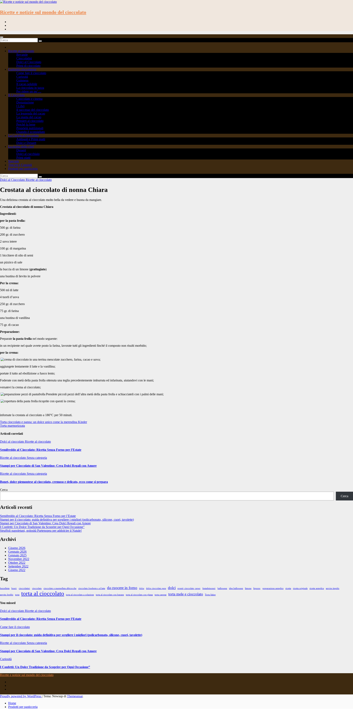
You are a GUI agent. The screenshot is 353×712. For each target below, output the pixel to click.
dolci (172, 588)
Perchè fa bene (25, 124)
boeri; (14, 588)
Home (12, 703)
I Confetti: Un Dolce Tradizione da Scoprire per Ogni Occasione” (42, 527)
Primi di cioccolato (28, 65)
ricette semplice (316, 588)
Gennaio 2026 (17, 551)
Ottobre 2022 (16, 562)
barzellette (5, 588)
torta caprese (160, 595)
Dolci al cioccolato (12, 441)
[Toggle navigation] (1, 37)
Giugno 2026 (16, 548)
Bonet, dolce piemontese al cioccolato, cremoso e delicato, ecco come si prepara (54, 482)
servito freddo (6, 595)
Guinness (22, 80)
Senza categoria (37, 457)
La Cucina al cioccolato (23, 135)
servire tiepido (332, 588)
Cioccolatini (24, 58)
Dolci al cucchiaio (28, 154)
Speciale (13, 161)
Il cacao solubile (26, 84)
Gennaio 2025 (17, 555)
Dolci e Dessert (26, 143)
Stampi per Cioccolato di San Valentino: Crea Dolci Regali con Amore (48, 465)
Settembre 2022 (18, 566)
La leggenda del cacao (30, 113)
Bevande (22, 54)
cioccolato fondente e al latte (91, 588)
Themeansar (75, 696)
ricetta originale (300, 588)
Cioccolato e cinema (29, 98)
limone (248, 588)
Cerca (4, 489)
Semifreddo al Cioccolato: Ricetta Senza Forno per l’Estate (40, 449)
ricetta (288, 588)
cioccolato (37, 588)
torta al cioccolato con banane (110, 595)
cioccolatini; (24, 588)
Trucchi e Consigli (20, 165)
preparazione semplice (273, 588)
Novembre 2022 (18, 559)
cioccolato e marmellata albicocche (60, 588)
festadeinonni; (209, 588)
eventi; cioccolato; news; (189, 588)
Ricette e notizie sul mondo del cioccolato (43, 12)
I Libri (20, 106)
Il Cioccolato (16, 95)
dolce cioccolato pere (156, 588)
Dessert (21, 150)
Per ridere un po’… (28, 91)
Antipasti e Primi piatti (30, 139)
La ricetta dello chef (21, 146)
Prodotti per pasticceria (23, 168)
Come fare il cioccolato (31, 73)
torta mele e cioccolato (185, 594)
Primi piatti (23, 157)
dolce (141, 588)
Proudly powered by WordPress (21, 696)
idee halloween (236, 588)
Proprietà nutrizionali (29, 128)
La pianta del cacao (28, 117)
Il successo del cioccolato (32, 109)
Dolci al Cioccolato (28, 62)
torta (17, 595)
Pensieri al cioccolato (30, 121)
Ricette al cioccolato (21, 51)
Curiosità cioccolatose (22, 69)
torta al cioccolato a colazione (80, 595)
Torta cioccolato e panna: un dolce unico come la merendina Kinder (43, 422)
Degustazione (25, 102)
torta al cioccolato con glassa (139, 595)
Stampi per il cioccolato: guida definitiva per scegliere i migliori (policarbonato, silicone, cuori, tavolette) (67, 519)
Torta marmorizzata (12, 425)
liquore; (257, 588)
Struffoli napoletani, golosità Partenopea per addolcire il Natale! (41, 530)
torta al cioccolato (42, 593)
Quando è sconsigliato (30, 132)
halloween (222, 588)
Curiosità (22, 76)
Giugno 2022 (16, 570)
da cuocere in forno (122, 588)
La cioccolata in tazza (30, 87)
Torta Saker (210, 595)
